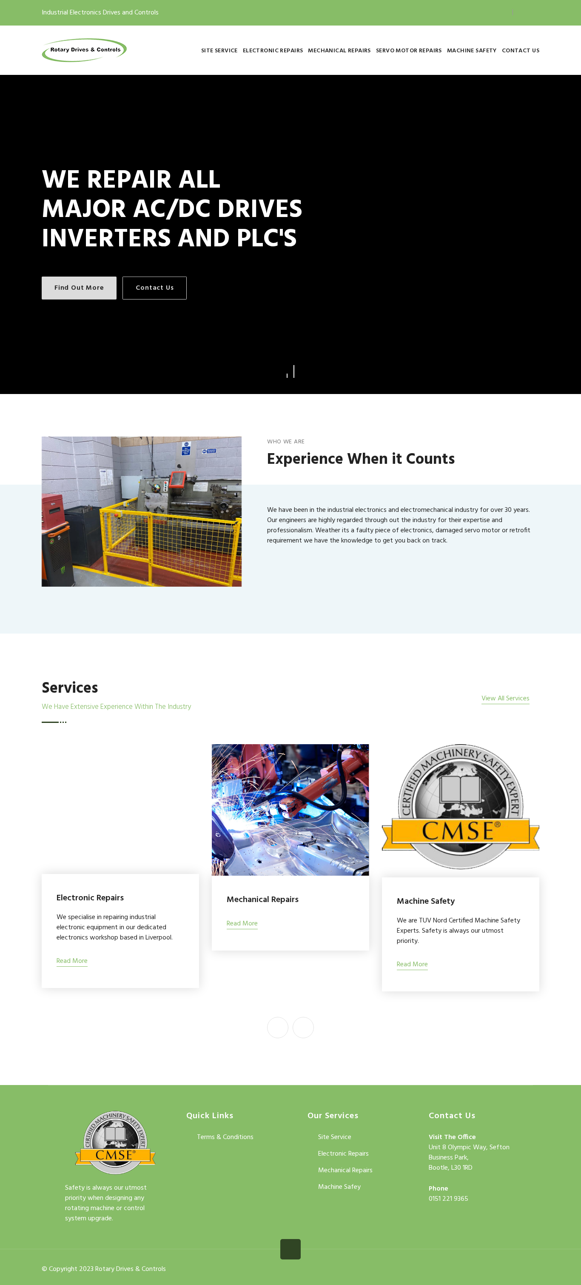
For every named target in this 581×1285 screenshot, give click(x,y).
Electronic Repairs (273, 51)
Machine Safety (472, 51)
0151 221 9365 (448, 1199)
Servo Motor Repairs (409, 51)
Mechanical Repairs (339, 51)
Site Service (219, 51)
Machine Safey (339, 1187)
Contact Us (520, 51)
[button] (287, 371)
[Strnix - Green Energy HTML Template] (115, 1145)
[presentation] (277, 1027)
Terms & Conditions (225, 1137)
